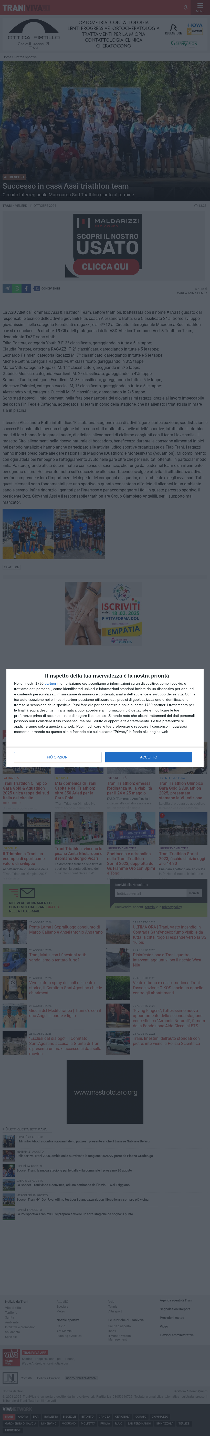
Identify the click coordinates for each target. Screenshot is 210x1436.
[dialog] (105, 718)
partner (50, 683)
